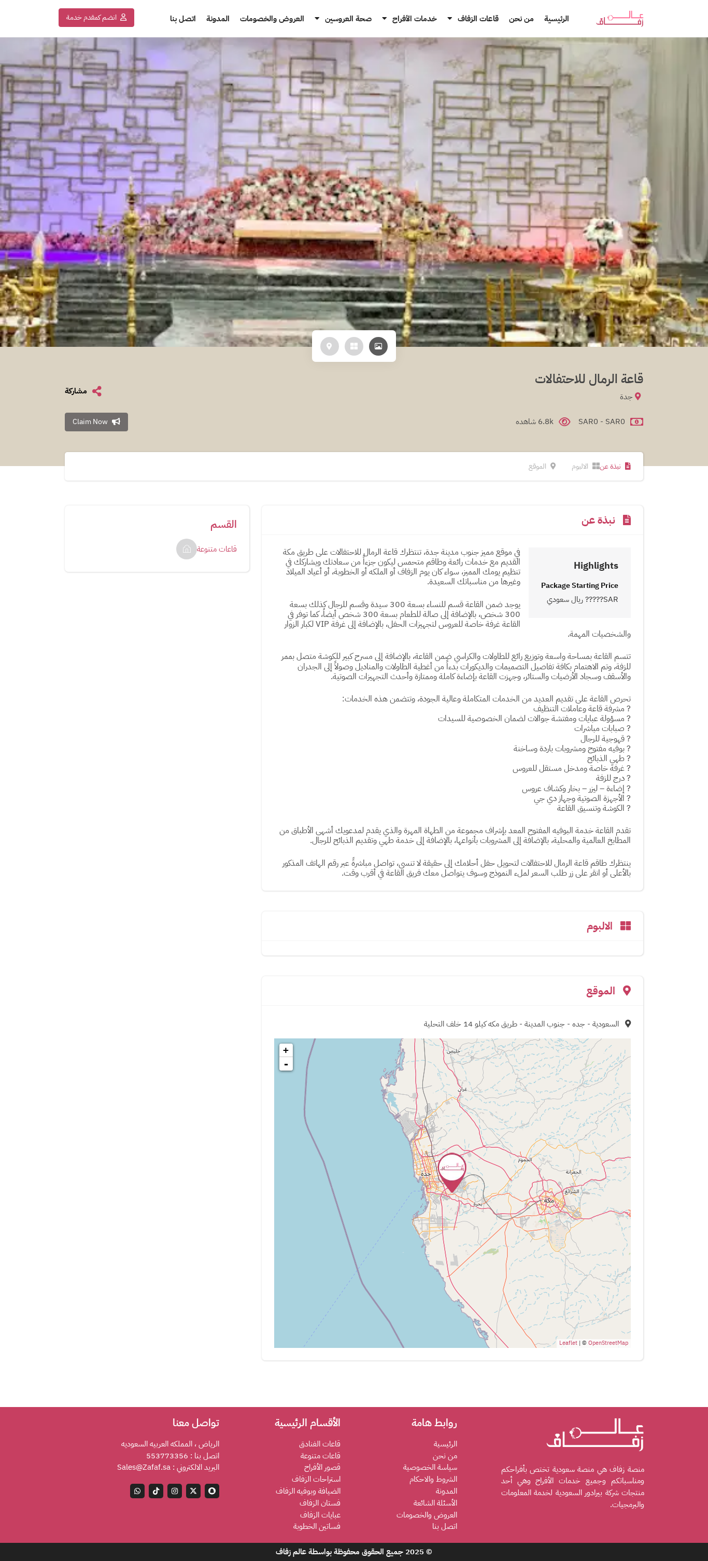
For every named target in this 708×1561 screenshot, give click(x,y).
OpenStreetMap (608, 1343)
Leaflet (568, 1343)
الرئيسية (556, 18)
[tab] (378, 346)
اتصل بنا (183, 18)
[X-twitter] (193, 1491)
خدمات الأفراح (414, 18)
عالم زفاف (291, 1551)
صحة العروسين (348, 18)
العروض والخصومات (272, 18)
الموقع (538, 466)
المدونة (218, 18)
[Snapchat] (212, 1491)
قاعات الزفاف (478, 18)
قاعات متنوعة (217, 549)
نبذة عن (611, 466)
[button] (96, 17)
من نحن (521, 18)
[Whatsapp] (137, 1491)
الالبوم (581, 466)
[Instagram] (174, 1491)
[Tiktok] (156, 1491)
